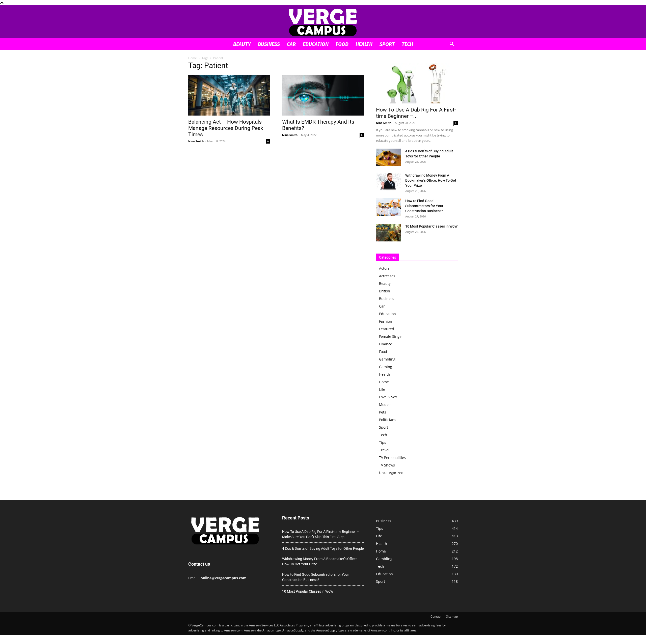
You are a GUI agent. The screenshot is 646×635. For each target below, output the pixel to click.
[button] (452, 44)
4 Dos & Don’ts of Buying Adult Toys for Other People (323, 548)
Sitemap (452, 616)
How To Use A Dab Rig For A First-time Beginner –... (416, 113)
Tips (382, 442)
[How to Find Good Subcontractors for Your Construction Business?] (388, 207)
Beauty (242, 44)
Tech (407, 44)
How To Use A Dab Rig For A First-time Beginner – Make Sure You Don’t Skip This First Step (320, 534)
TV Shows (387, 465)
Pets (382, 412)
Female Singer (391, 336)
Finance (385, 344)
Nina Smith (196, 141)
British (384, 291)
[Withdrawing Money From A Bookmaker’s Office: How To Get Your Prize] (388, 181)
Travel (384, 450)
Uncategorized (391, 472)
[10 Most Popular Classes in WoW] (388, 232)
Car (291, 44)
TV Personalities (392, 457)
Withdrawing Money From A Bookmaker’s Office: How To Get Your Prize (430, 180)
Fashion (385, 321)
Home (192, 58)
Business (269, 44)
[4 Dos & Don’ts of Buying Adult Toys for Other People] (388, 157)
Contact (435, 616)
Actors (384, 268)
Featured (386, 328)
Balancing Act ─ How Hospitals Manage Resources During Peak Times (225, 128)
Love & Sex (388, 397)
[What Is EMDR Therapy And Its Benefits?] (323, 95)
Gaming (385, 366)
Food (342, 44)
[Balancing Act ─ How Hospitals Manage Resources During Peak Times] (229, 95)
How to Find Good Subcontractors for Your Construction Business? (424, 206)
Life (382, 389)
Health (364, 44)
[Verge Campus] (323, 22)
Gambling (387, 359)
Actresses (387, 275)
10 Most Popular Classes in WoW (431, 226)
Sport (387, 44)
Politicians (387, 419)
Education (316, 44)
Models (385, 404)
